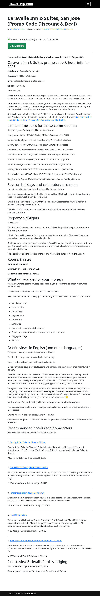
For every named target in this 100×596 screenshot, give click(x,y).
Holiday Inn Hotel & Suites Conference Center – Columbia (36, 540)
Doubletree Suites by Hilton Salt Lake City (29, 467)
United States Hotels (64, 29)
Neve (11, 593)
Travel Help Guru (17, 29)
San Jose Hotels (48, 29)
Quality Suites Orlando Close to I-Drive (27, 442)
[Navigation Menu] (88, 4)
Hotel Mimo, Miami (18, 515)
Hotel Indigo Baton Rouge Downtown (27, 493)
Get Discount (17, 45)
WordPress (31, 593)
